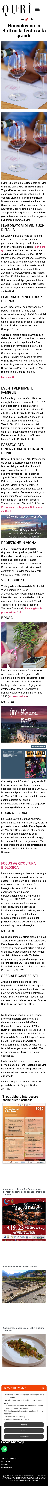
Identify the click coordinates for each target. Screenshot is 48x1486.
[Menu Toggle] (37, 9)
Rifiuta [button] (23, 1431)
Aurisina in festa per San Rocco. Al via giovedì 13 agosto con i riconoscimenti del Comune (24, 1192)
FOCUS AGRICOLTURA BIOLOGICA (18, 865)
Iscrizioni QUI (9, 377)
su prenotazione (18, 696)
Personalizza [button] (24, 1437)
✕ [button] (43, 1388)
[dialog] (24, 1413)
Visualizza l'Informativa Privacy (16, 1419)
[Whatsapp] (4, 1449)
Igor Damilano (33, 1480)
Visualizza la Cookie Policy (14, 1416)
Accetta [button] (24, 1425)
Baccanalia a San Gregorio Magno (19, 1266)
